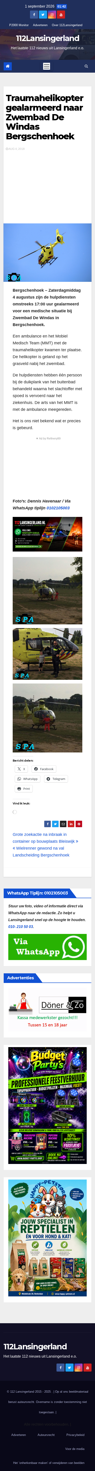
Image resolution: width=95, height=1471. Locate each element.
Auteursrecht (46, 1435)
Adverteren (40, 25)
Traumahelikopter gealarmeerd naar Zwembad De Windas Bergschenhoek (44, 117)
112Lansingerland (47, 38)
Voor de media (74, 1449)
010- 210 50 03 (20, 927)
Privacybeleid (75, 1435)
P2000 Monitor (19, 25)
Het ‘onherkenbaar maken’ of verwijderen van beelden (48, 1463)
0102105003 (58, 508)
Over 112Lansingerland (67, 25)
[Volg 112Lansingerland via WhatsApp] (47, 534)
